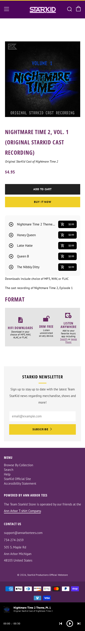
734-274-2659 (14, 540)
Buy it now (42, 202)
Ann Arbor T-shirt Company (22, 511)
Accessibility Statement (20, 483)
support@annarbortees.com (23, 533)
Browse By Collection (18, 465)
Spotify (64, 339)
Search (8, 470)
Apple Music (71, 341)
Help (7, 474)
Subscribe (40, 429)
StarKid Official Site (17, 479)
